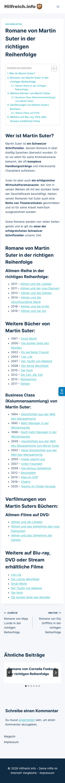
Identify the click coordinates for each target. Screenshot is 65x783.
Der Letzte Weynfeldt (25, 579)
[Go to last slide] (9, 673)
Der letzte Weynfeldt (34, 365)
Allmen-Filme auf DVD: (27, 113)
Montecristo (28, 379)
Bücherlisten (13, 24)
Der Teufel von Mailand (36, 361)
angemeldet (27, 720)
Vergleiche (30, 773)
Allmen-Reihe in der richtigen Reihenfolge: (30, 87)
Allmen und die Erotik (35, 306)
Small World (29, 338)
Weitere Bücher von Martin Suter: (30, 93)
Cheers (25, 481)
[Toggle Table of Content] (52, 68)
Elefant (25, 383)
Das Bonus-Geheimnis (36, 468)
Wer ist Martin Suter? (22, 73)
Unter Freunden (31, 463)
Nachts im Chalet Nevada (38, 486)
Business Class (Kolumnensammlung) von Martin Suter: (35, 99)
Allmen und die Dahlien (36, 293)
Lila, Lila (26, 356)
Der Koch (27, 370)
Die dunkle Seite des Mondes (30, 597)
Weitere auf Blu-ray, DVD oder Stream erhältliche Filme (28, 119)
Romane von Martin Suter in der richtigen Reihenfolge (29, 79)
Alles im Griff (29, 477)
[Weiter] (55, 673)
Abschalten (28, 472)
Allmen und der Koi (33, 311)
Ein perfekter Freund (35, 352)
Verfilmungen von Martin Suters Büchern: (29, 107)
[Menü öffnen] (58, 6)
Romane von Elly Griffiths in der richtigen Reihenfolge (50, 623)
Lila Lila (16, 574)
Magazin (9, 736)
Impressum (11, 742)
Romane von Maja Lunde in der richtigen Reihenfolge (16, 623)
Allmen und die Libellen (36, 284)
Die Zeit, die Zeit (32, 374)
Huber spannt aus (33, 459)
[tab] (26, 686)
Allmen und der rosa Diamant (40, 288)
